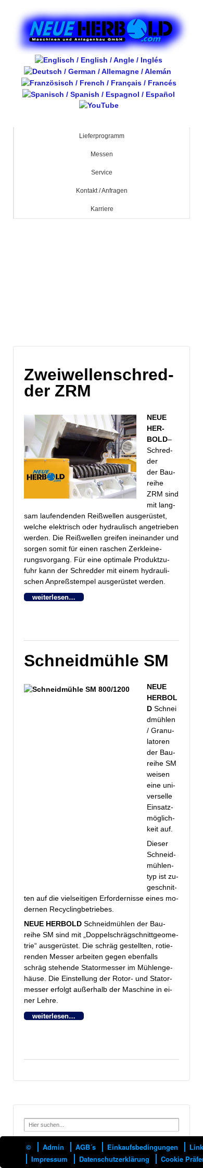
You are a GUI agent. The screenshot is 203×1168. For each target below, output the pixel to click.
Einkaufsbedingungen (142, 1147)
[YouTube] (99, 105)
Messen (102, 154)
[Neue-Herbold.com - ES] (98, 94)
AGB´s (85, 1147)
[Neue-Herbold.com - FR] (98, 82)
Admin (53, 1147)
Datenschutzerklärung (114, 1159)
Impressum (49, 1159)
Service (101, 172)
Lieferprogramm (101, 136)
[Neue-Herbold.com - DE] (97, 71)
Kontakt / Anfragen (102, 190)
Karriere (102, 209)
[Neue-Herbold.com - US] (98, 59)
